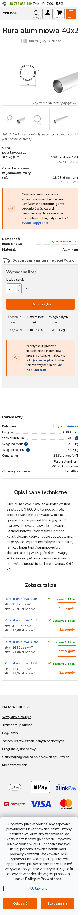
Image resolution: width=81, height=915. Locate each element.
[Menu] (71, 14)
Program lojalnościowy (19, 749)
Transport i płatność (17, 725)
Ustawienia (38, 888)
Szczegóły (67, 608)
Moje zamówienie (14, 765)
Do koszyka (41, 304)
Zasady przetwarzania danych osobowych (33, 741)
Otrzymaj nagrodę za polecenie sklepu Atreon (35, 756)
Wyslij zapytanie (35, 222)
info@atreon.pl (38, 360)
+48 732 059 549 (44, 367)
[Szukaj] (36, 14)
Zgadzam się (57, 903)
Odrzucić (20, 903)
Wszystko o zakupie (17, 717)
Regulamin (10, 733)
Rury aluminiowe (65, 426)
